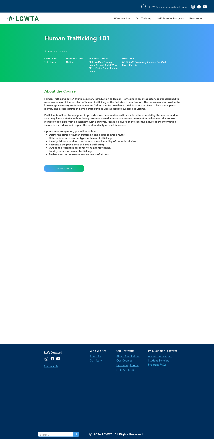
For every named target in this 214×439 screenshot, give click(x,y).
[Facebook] (52, 358)
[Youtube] (58, 358)
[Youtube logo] (205, 6)
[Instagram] (46, 358)
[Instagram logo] (193, 6)
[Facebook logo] (199, 6)
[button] (122, 18)
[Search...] (76, 434)
